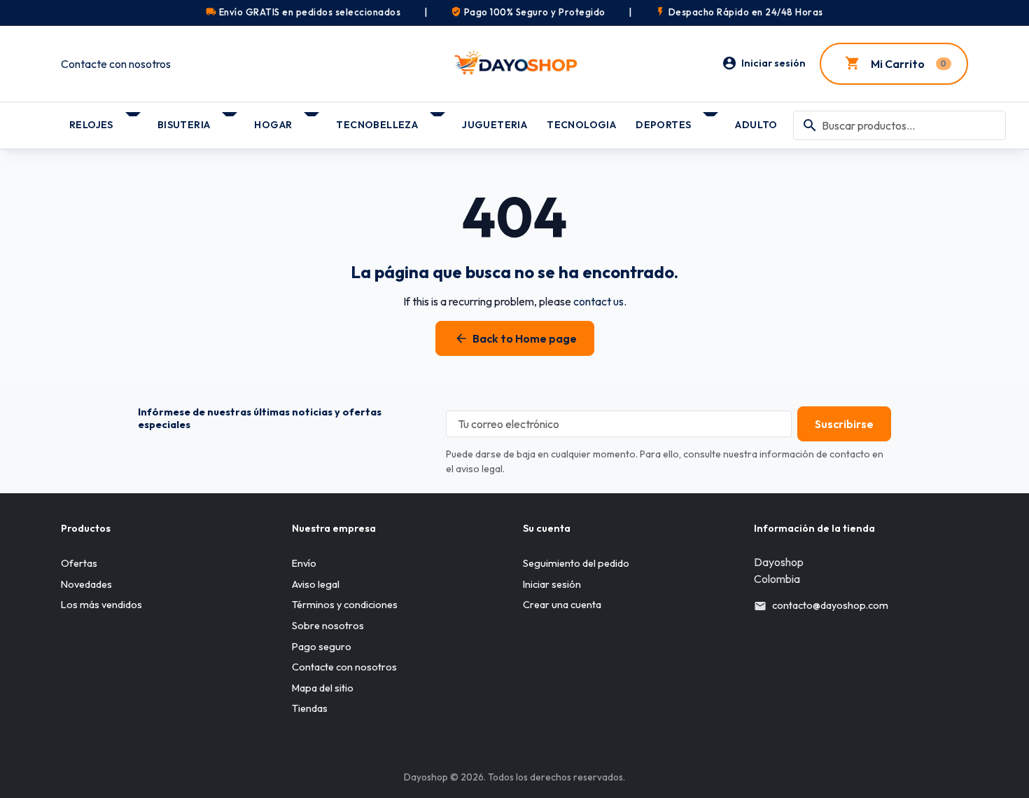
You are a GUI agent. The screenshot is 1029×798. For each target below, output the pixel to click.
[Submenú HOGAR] (312, 120)
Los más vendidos (101, 604)
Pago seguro (321, 646)
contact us (598, 301)
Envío (304, 563)
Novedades (86, 584)
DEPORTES (663, 124)
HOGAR (273, 124)
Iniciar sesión (552, 584)
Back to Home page (515, 338)
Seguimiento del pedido (576, 563)
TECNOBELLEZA (377, 124)
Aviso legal (316, 584)
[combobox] (899, 125)
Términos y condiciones (345, 604)
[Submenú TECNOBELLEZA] (438, 120)
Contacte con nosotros (116, 64)
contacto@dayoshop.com (830, 605)
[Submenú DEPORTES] (711, 120)
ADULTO (756, 124)
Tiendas (310, 708)
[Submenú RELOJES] (134, 120)
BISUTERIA (184, 124)
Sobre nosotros (328, 625)
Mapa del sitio (323, 688)
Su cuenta (546, 528)
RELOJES (91, 124)
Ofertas (79, 563)
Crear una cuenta (562, 604)
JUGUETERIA (494, 124)
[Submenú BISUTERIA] (230, 120)
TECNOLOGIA (581, 124)
